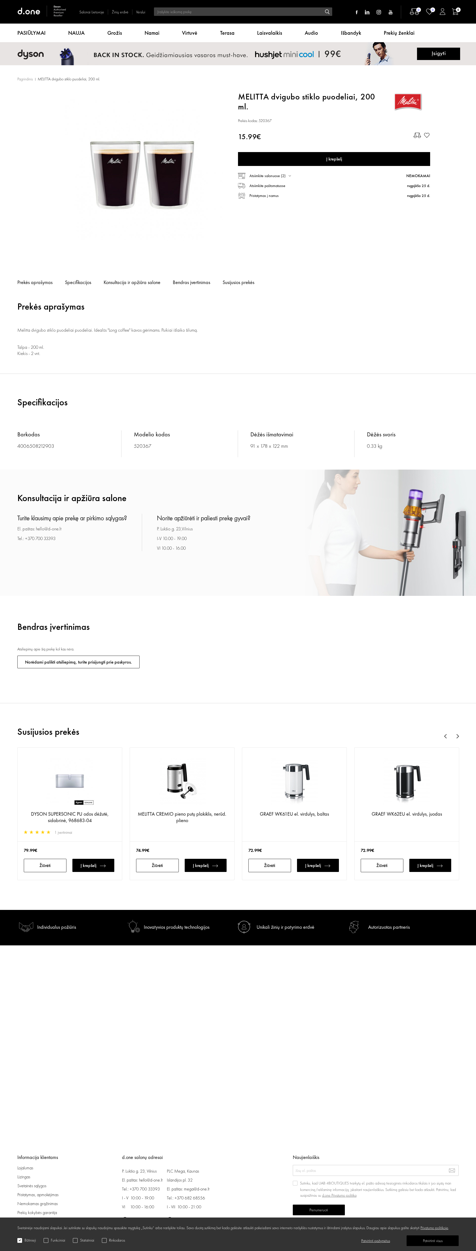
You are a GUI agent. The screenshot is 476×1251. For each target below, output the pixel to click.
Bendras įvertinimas (191, 282)
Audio (311, 32)
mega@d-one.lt (196, 1189)
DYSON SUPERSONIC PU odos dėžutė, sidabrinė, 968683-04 (70, 817)
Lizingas (23, 1177)
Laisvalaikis (269, 32)
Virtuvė (189, 32)
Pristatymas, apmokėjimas (38, 1194)
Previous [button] (446, 736)
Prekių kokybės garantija (37, 1212)
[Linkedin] (367, 12)
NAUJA (76, 32)
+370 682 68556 (190, 1198)
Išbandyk (351, 32)
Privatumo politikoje (434, 1227)
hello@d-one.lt (150, 1180)
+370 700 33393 (145, 1189)
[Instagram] (379, 12)
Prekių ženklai (399, 32)
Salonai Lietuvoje (91, 12)
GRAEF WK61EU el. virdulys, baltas (294, 814)
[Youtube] (390, 12)
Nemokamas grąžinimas (37, 1203)
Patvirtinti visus (433, 1240)
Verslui (140, 12)
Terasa (227, 32)
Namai (152, 32)
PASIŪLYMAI (31, 32)
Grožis (114, 32)
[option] (140, 170)
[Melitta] (408, 102)
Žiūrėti (45, 865)
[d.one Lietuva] (42, 12)
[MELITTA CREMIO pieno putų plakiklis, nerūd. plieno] (182, 782)
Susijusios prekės (238, 282)
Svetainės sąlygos (31, 1185)
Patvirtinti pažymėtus (375, 1240)
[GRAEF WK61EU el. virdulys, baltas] (294, 782)
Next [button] (456, 736)
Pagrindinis (25, 79)
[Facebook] (357, 12)
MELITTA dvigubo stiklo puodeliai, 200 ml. (69, 79)
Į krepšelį (88, 865)
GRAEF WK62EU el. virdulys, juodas (407, 814)
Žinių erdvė (120, 12)
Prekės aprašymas (35, 282)
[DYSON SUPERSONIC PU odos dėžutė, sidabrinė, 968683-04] (70, 782)
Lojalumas (25, 1168)
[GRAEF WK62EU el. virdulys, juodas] (407, 782)
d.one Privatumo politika (339, 1195)
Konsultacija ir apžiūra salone (132, 282)
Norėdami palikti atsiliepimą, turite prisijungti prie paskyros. (78, 662)
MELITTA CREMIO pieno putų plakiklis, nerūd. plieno (182, 817)
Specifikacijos (78, 282)
